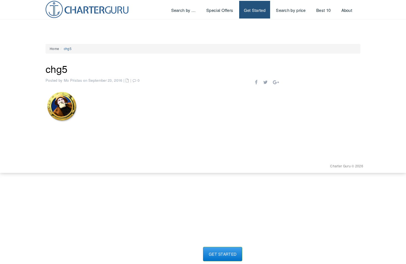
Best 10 (323, 10)
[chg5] (62, 106)
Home (54, 48)
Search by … (183, 10)
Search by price (291, 10)
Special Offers (219, 10)
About (346, 10)
